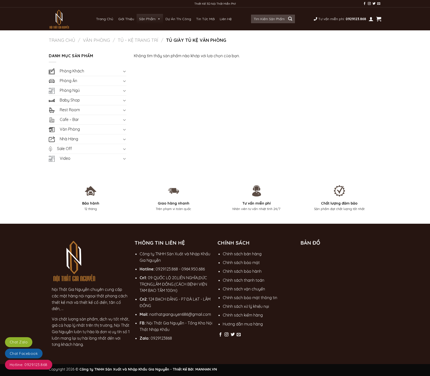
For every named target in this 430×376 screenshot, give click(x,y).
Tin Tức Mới (205, 19)
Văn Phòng (96, 40)
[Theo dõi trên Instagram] (369, 3)
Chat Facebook (24, 353)
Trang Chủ (104, 19)
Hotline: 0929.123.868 (29, 364)
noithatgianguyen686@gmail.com (180, 314)
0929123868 (161, 338)
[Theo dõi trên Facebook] (364, 3)
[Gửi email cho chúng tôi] (378, 3)
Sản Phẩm (147, 19)
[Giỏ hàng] (378, 18)
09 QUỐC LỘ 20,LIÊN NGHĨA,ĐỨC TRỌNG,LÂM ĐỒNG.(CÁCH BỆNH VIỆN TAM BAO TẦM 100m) (173, 284)
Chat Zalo (19, 342)
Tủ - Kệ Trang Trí (138, 40)
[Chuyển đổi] (124, 71)
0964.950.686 (193, 269)
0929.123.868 (167, 269)
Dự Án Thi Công (178, 19)
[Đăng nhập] (371, 18)
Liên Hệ (226, 19)
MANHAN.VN (206, 369)
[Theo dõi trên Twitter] (374, 3)
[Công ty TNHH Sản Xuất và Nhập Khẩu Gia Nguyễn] (59, 19)
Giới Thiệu (126, 19)
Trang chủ (62, 40)
